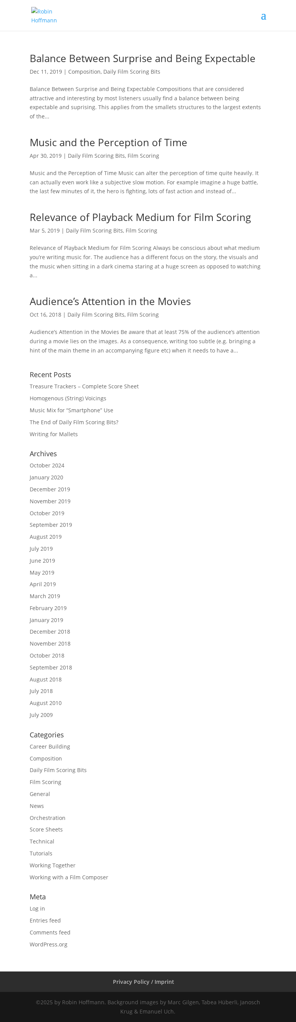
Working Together (53, 865)
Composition (84, 71)
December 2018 (50, 631)
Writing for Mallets (54, 434)
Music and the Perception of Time (108, 142)
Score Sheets (46, 829)
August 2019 (46, 536)
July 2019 (41, 548)
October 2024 (47, 465)
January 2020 (46, 477)
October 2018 (47, 655)
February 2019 (48, 608)
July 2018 (41, 691)
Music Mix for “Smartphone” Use (71, 410)
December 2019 (50, 489)
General (40, 794)
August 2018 (46, 679)
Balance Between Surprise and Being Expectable (143, 58)
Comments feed (50, 932)
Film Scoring (143, 155)
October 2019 (47, 513)
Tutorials (41, 853)
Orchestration (48, 817)
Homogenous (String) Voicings (68, 398)
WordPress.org (48, 944)
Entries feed (45, 920)
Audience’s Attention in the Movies (110, 301)
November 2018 (50, 643)
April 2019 (43, 584)
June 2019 (42, 560)
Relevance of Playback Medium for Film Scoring (140, 217)
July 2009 (41, 714)
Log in (37, 908)
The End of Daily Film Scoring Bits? (74, 422)
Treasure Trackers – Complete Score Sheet (84, 386)
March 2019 (45, 596)
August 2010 (46, 703)
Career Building (50, 746)
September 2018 (51, 667)
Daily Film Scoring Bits (131, 71)
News (37, 806)
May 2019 (42, 572)
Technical (42, 841)
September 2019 (51, 524)
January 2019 (46, 620)
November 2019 (50, 501)
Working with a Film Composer (69, 877)
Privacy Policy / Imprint (143, 981)
